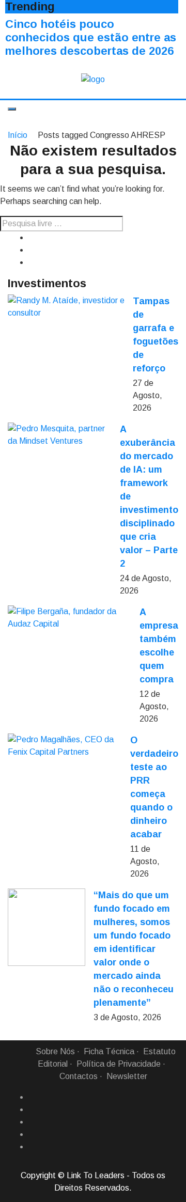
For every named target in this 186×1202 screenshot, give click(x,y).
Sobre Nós (55, 1051)
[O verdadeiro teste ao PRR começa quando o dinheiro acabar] (65, 745)
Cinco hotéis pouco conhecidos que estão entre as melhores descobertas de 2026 (90, 37)
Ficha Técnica (109, 1051)
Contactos (78, 1076)
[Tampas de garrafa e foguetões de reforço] (66, 306)
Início (17, 135)
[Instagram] (32, 1134)
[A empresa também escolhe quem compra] (69, 617)
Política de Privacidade (118, 1063)
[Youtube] (32, 1147)
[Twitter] (32, 1122)
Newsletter (126, 1076)
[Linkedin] (32, 1109)
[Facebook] (32, 1097)
